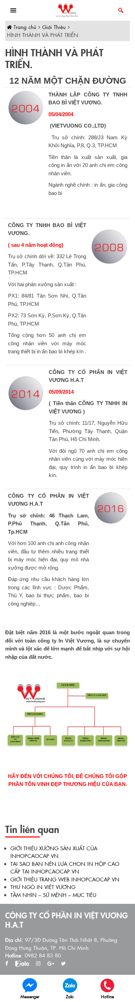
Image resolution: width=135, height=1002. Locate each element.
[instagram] (38, 963)
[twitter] (63, 963)
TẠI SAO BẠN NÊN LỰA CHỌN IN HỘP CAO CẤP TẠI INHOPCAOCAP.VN (64, 867)
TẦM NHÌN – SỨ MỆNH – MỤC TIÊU (53, 894)
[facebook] (6, 963)
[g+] (50, 963)
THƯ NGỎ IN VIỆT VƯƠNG (42, 886)
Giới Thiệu (54, 26)
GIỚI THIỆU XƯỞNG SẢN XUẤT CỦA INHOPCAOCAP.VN (53, 852)
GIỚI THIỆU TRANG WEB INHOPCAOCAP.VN (64, 879)
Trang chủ (24, 26)
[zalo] (22, 963)
